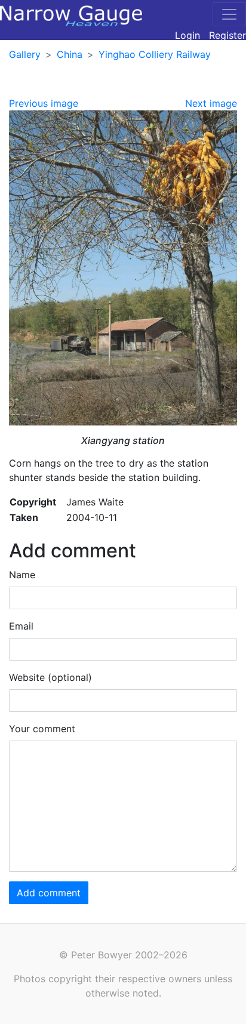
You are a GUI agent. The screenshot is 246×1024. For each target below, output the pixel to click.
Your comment (42, 729)
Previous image (43, 103)
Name (22, 575)
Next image (211, 103)
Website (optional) (50, 677)
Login (187, 35)
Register (227, 35)
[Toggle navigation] (229, 14)
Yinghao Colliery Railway (155, 54)
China (69, 54)
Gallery (25, 54)
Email (21, 626)
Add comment (49, 893)
